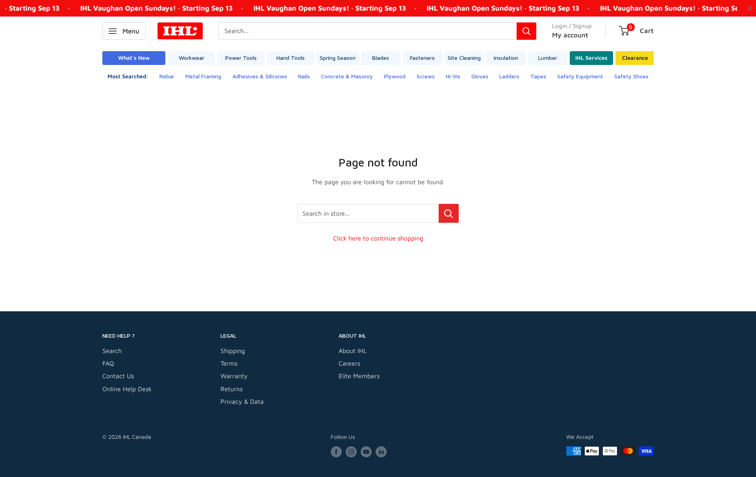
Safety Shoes (631, 76)
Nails (304, 76)
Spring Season (338, 57)
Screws (426, 76)
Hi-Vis (453, 76)
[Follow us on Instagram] (351, 452)
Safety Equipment (580, 76)
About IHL (353, 350)
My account (570, 35)
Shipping (232, 350)
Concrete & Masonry (347, 76)
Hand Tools (290, 57)
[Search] (526, 31)
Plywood (395, 76)
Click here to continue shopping (378, 238)
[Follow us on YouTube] (366, 452)
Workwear (191, 57)
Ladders (509, 76)
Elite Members (359, 375)
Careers (349, 363)
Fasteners (422, 57)
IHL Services (591, 57)
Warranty (234, 375)
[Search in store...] (449, 213)
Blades (380, 57)
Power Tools (241, 57)
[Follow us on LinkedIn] (381, 452)
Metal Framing (203, 76)
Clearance (635, 57)
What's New (134, 57)
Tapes (538, 76)
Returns (231, 388)
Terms (228, 363)
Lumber (547, 57)
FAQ (108, 363)
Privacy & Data (242, 401)
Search (112, 350)
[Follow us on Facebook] (336, 452)
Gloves (479, 76)
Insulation (506, 57)
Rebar (166, 76)
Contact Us (118, 375)
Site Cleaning (464, 57)
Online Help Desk (127, 388)
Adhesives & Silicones (259, 76)
